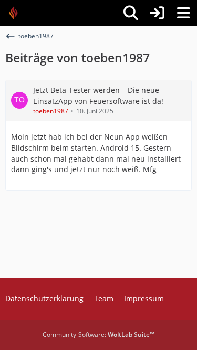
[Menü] (183, 13)
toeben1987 (50, 111)
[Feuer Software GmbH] (17, 13)
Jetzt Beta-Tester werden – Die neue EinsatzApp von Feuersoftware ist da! (98, 95)
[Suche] (130, 13)
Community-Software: (98, 334)
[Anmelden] (157, 13)
